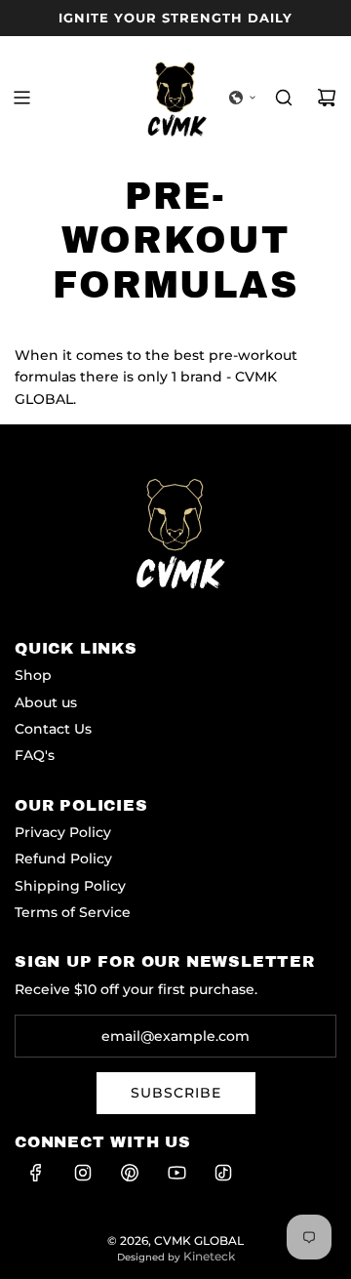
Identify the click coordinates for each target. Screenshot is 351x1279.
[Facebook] (36, 1172)
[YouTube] (176, 1172)
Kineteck (209, 1256)
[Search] (283, 97)
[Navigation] (21, 97)
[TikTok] (223, 1172)
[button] (242, 97)
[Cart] (326, 97)
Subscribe (176, 1092)
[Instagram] (82, 1172)
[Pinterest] (129, 1172)
